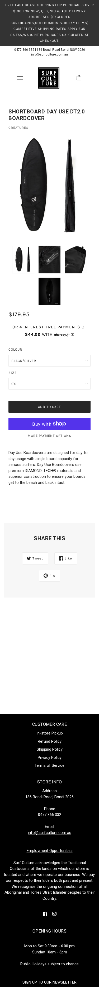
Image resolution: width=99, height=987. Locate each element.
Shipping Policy (50, 749)
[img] (45, 913)
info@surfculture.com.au (49, 54)
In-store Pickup (49, 733)
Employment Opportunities (50, 850)
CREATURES (18, 128)
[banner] (48, 77)
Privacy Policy (50, 757)
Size (12, 373)
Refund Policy (50, 741)
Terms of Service (49, 765)
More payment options (49, 436)
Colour (15, 349)
